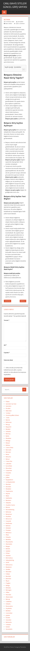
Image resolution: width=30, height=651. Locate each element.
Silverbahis (9, 544)
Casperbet (9, 470)
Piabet (7, 401)
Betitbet (8, 611)
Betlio (7, 436)
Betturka (8, 457)
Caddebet (9, 601)
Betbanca (8, 532)
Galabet (8, 551)
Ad (5, 345)
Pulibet (8, 574)
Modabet (8, 489)
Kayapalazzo (9, 480)
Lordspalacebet (10, 482)
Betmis (8, 420)
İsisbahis (8, 431)
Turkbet (8, 413)
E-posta (7, 352)
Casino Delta (9, 447)
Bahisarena (9, 565)
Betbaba (8, 588)
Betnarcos (9, 519)
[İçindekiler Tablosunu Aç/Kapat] (23, 69)
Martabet (8, 571)
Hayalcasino (9, 491)
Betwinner (9, 514)
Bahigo (8, 585)
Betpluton (9, 567)
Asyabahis (9, 608)
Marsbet (8, 484)
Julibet (7, 477)
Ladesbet (8, 463)
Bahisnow (8, 422)
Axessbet (8, 620)
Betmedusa (9, 558)
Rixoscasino (9, 606)
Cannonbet (9, 613)
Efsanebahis (9, 542)
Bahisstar (8, 512)
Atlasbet (8, 555)
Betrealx (8, 452)
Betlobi (8, 549)
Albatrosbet (9, 597)
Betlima (22, 301)
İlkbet (7, 496)
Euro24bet (9, 466)
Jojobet (8, 615)
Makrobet (9, 411)
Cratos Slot (9, 461)
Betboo (8, 445)
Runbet (8, 617)
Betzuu (8, 507)
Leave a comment (20, 23)
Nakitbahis (9, 498)
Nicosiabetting (10, 509)
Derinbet (8, 486)
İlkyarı (7, 581)
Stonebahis (9, 629)
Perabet (8, 408)
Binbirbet (7, 301)
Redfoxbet (9, 523)
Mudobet (8, 438)
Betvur (8, 459)
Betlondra (9, 622)
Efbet (7, 535)
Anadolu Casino (10, 505)
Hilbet (7, 592)
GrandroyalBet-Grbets (12, 415)
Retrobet (8, 595)
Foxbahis (8, 473)
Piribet (8, 553)
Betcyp (8, 424)
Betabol (8, 429)
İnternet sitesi (8, 360)
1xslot (7, 417)
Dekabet (8, 528)
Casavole (8, 521)
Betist (7, 454)
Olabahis (8, 503)
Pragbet (8, 583)
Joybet (8, 475)
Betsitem (8, 500)
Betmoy (8, 434)
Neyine (8, 493)
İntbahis (8, 604)
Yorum (6, 320)
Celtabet (8, 624)
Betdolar (8, 539)
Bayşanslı (8, 427)
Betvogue (8, 590)
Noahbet (8, 516)
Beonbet (8, 576)
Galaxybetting (10, 560)
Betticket (8, 578)
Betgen (8, 546)
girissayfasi (20, 21)
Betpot (8, 443)
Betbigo (8, 441)
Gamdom (8, 406)
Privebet (8, 530)
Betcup (8, 599)
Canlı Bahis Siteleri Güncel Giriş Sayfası (15, 5)
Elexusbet (9, 468)
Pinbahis (8, 537)
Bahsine (8, 526)
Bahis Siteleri (8, 23)
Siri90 (7, 562)
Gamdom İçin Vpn (11, 404)
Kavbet (8, 627)
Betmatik (8, 450)
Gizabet (8, 569)
